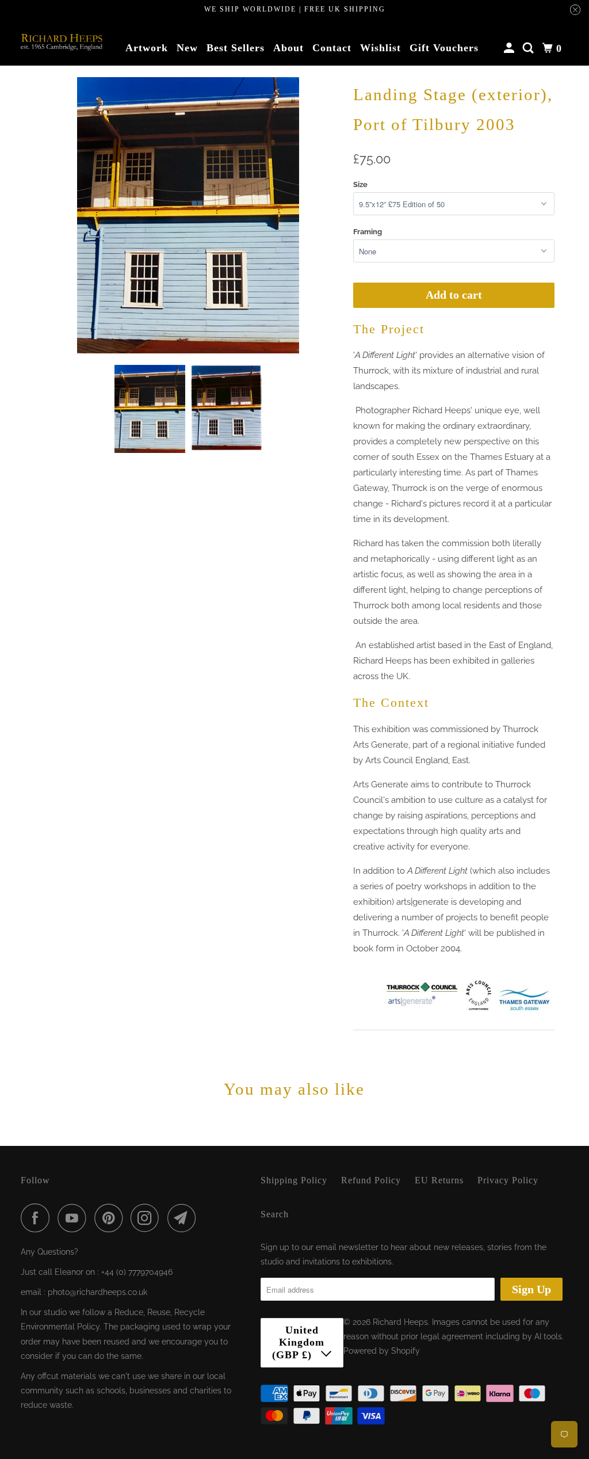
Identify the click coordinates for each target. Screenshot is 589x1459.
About (288, 48)
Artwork (146, 48)
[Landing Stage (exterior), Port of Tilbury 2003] (188, 215)
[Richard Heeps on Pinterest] (111, 1217)
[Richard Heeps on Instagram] (148, 1217)
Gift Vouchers (444, 48)
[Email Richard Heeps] (184, 1217)
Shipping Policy (294, 1180)
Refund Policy (371, 1180)
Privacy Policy (507, 1180)
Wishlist (380, 48)
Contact (331, 48)
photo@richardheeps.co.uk (97, 1292)
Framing (367, 231)
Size (360, 184)
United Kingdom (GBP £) (298, 1342)
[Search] (529, 48)
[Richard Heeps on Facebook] (38, 1217)
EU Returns (439, 1180)
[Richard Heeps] (61, 42)
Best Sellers (235, 48)
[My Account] (510, 48)
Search (275, 1214)
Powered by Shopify (381, 1350)
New (187, 48)
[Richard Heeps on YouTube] (75, 1217)
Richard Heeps (400, 1322)
